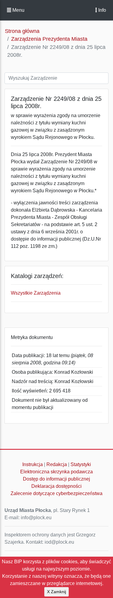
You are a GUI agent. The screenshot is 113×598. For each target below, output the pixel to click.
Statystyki (81, 464)
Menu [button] (17, 10)
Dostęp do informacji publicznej (56, 478)
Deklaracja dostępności (56, 486)
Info (101, 10)
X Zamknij (56, 591)
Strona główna (22, 31)
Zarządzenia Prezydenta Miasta (49, 39)
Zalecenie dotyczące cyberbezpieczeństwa (56, 493)
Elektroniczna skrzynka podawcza (56, 471)
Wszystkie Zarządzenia (36, 293)
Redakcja (56, 464)
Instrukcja (32, 464)
